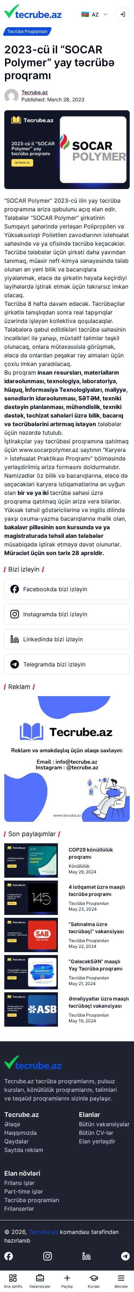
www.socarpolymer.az (49, 449)
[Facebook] (8, 1256)
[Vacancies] (40, 1278)
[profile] (122, 14)
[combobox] (95, 14)
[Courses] (94, 1278)
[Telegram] (125, 1256)
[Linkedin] (86, 1256)
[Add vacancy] (67, 1278)
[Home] (13, 1278)
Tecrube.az (43, 1231)
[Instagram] (47, 1256)
